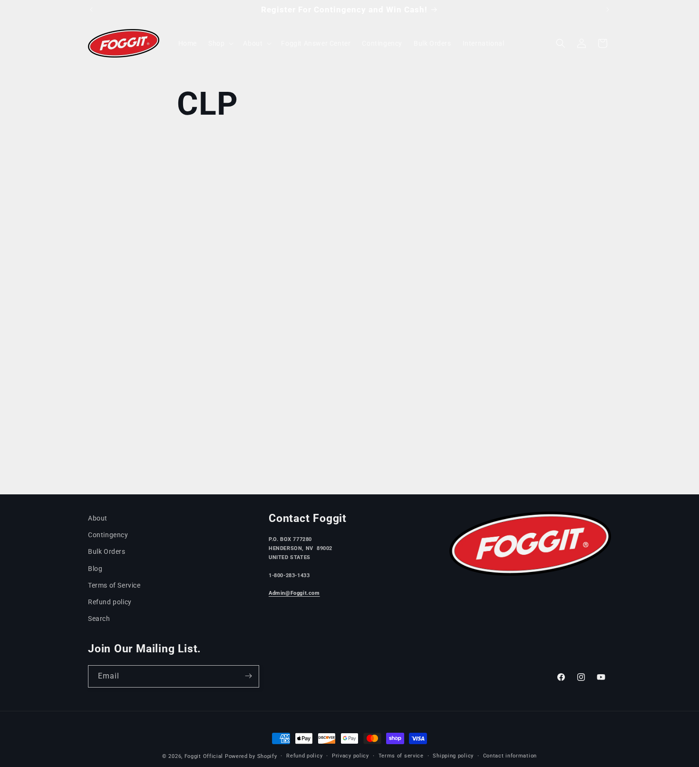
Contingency (108, 535)
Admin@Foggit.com (294, 593)
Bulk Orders (107, 552)
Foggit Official (203, 756)
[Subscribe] (248, 676)
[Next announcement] (607, 9)
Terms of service (401, 756)
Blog (95, 568)
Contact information (510, 756)
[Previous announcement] (91, 9)
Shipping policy (453, 756)
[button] (220, 43)
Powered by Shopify (251, 756)
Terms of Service (114, 585)
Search (99, 618)
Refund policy (110, 602)
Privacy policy (350, 756)
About (97, 518)
